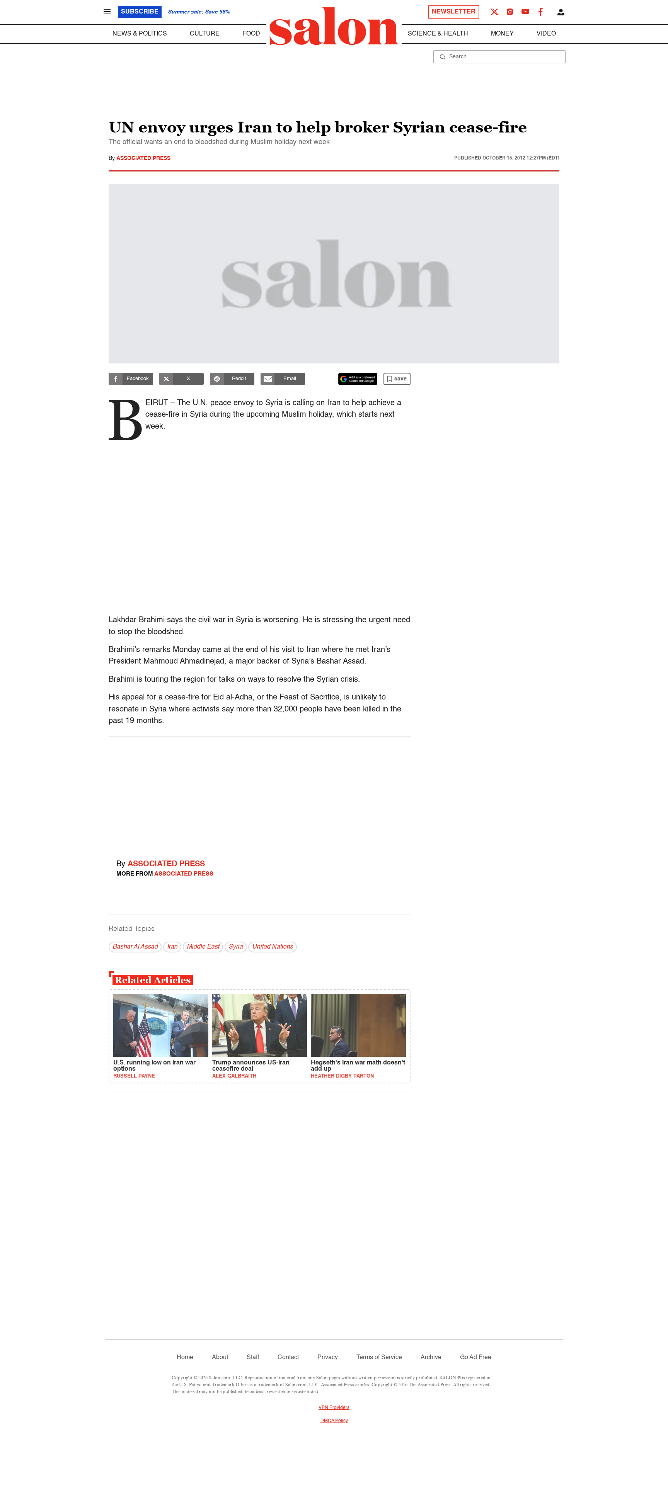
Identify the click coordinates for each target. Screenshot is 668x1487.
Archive (431, 1358)
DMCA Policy (334, 1421)
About (220, 1358)
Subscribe (139, 12)
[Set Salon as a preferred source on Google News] (358, 379)
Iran (172, 947)
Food (251, 34)
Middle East (203, 947)
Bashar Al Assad (135, 947)
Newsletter (453, 12)
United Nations (272, 947)
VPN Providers (334, 1408)
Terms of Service (379, 1358)
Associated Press (143, 158)
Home (185, 1358)
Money (502, 34)
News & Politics (139, 34)
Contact (288, 1358)
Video (546, 34)
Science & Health (438, 34)
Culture (205, 34)
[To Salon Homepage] (334, 26)
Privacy (327, 1358)
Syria (235, 947)
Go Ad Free (475, 1358)
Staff (253, 1358)
